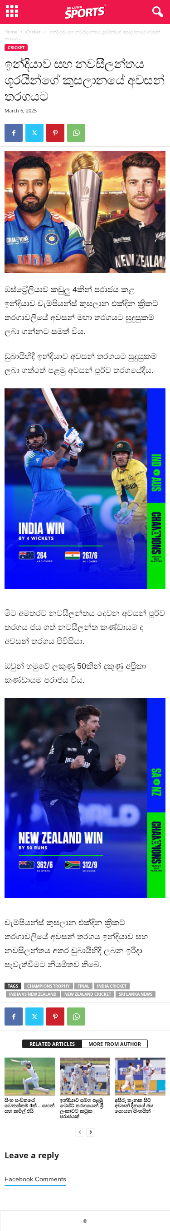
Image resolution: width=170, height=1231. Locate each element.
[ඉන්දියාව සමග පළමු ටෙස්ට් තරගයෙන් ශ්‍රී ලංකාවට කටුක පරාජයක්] (85, 1076)
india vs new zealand (33, 994)
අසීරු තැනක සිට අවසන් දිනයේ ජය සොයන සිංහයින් (134, 1105)
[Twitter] (34, 133)
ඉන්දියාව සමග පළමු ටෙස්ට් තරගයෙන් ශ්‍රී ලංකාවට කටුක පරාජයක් (81, 1107)
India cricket (111, 986)
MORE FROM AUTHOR (114, 1043)
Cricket (33, 31)
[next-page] (90, 1131)
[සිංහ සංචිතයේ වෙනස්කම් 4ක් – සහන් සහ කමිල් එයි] (30, 1076)
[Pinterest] (55, 133)
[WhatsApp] (76, 133)
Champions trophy (48, 986)
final (83, 986)
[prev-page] (79, 1131)
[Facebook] (14, 133)
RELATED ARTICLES (52, 1043)
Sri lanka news (135, 994)
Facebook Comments (35, 1179)
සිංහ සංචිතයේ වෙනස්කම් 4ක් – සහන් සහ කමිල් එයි (29, 1105)
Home (11, 31)
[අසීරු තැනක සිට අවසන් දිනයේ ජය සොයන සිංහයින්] (140, 1076)
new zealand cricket (87, 994)
